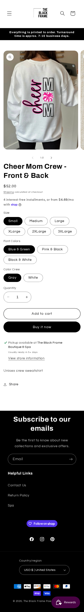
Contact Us (17, 485)
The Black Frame (34, 601)
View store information (26, 358)
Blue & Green (19, 249)
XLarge (14, 231)
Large (59, 221)
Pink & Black (52, 249)
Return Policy (18, 495)
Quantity (10, 288)
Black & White (20, 260)
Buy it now (42, 327)
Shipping (9, 192)
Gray (12, 277)
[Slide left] (32, 157)
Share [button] (13, 384)
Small (13, 221)
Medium (36, 221)
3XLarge (65, 231)
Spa (11, 505)
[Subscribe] (71, 459)
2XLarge (39, 231)
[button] (9, 13)
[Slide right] (51, 157)
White (33, 277)
